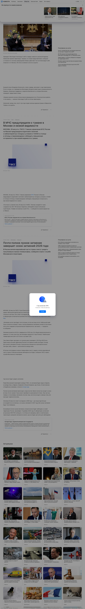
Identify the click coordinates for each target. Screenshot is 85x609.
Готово (42, 311)
